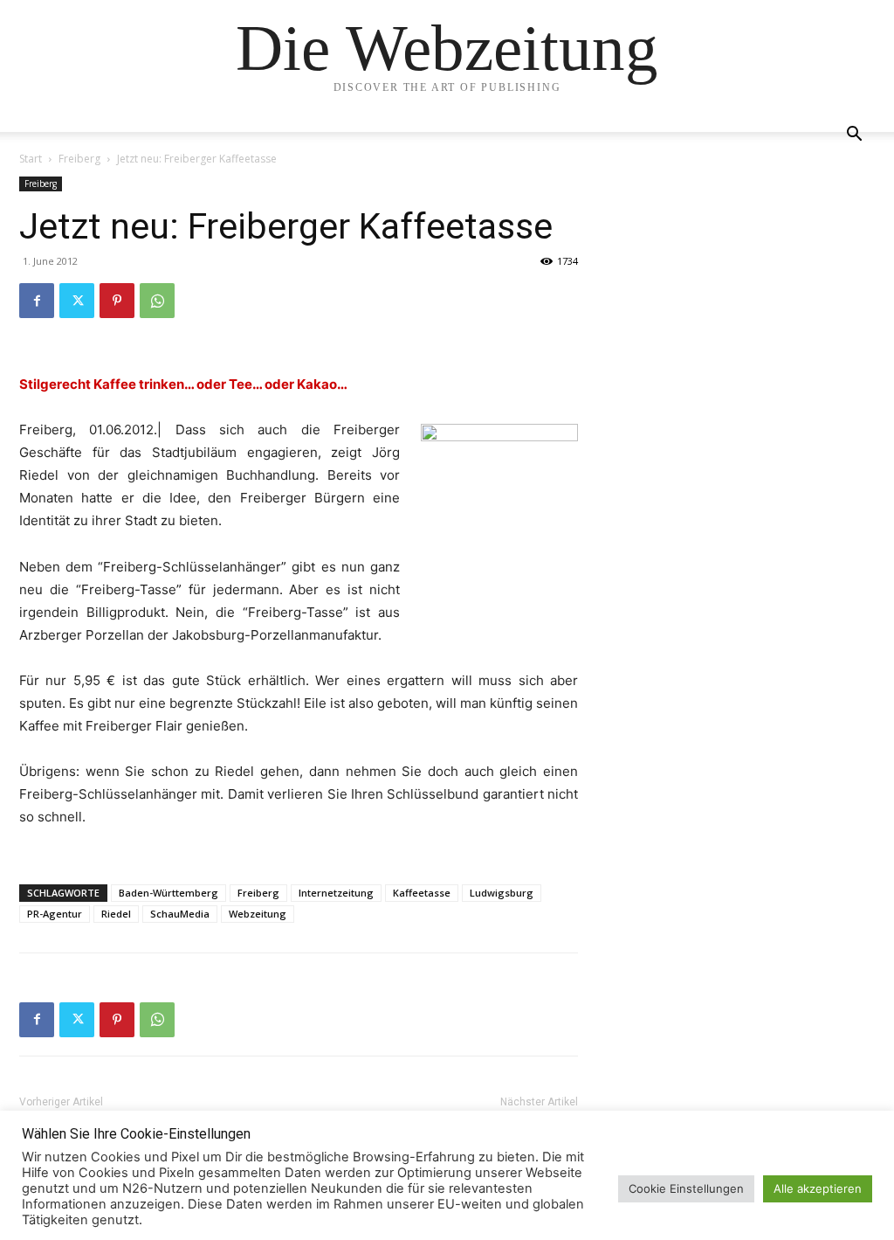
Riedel (116, 913)
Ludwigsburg (501, 892)
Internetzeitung (336, 892)
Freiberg (79, 158)
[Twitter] (76, 300)
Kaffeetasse (421, 892)
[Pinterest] (117, 300)
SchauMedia (180, 913)
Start (30, 158)
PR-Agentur (54, 913)
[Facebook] (36, 300)
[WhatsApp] (157, 300)
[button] (854, 136)
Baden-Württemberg (168, 892)
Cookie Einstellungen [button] (686, 1188)
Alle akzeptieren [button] (818, 1188)
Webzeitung (257, 913)
